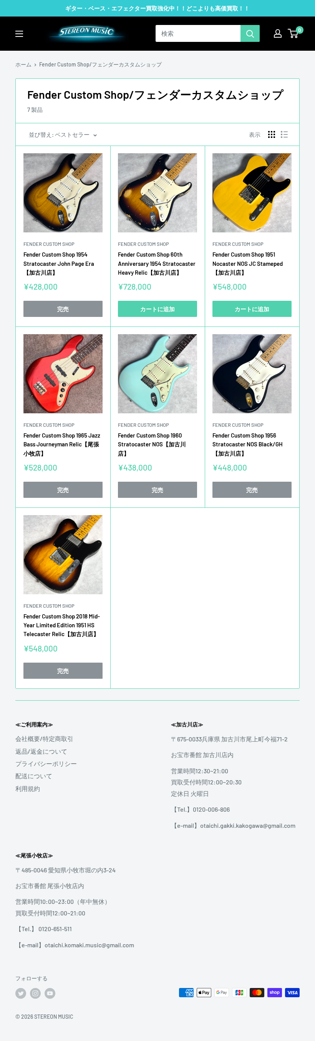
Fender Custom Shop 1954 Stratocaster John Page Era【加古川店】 (58, 263)
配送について (33, 775)
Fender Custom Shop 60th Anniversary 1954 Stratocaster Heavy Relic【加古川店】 (157, 263)
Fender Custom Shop (49, 244)
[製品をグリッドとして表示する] (271, 134)
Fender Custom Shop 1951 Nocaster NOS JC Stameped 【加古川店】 (247, 263)
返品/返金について (41, 751)
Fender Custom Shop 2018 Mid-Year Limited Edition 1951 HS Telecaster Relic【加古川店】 (61, 625)
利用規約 (27, 788)
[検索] (250, 33)
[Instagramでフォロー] (35, 993)
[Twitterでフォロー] (20, 993)
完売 (63, 308)
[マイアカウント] (278, 33)
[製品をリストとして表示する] (284, 134)
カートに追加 (157, 308)
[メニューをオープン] (19, 34)
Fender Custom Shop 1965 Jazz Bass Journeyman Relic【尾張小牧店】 (61, 444)
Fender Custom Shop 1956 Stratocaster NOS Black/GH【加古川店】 (247, 444)
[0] (293, 33)
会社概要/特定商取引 (44, 738)
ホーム (23, 64)
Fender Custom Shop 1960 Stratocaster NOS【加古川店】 (152, 444)
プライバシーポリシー (46, 763)
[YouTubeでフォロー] (50, 993)
